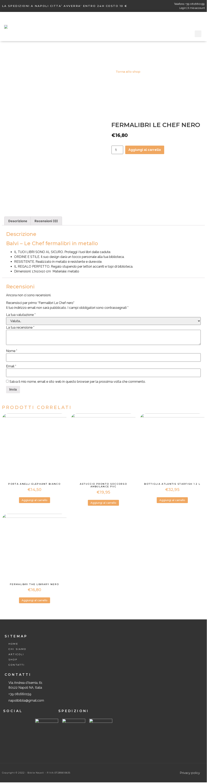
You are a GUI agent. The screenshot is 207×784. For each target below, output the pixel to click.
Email (11, 366)
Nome (11, 351)
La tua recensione (20, 327)
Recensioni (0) (46, 221)
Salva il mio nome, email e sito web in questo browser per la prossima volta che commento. (77, 381)
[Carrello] (200, 21)
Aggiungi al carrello (144, 150)
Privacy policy (190, 773)
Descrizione (17, 221)
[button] (111, 26)
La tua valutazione (21, 314)
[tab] (17, 220)
